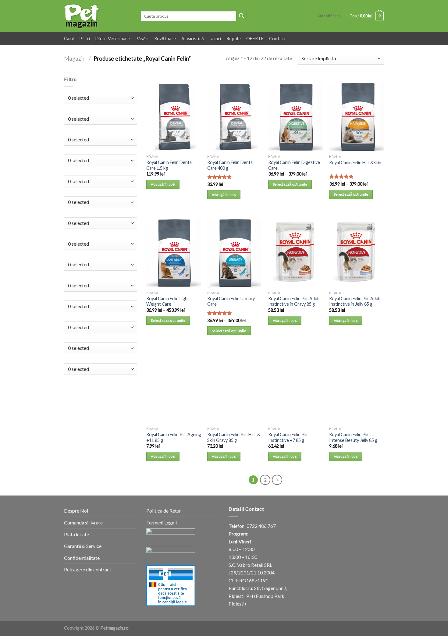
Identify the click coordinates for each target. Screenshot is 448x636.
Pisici (84, 38)
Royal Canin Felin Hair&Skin (355, 162)
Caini (69, 38)
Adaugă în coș (163, 184)
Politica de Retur (163, 510)
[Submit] (241, 16)
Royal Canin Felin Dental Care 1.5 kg (169, 165)
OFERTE (255, 38)
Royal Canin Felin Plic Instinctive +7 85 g (288, 437)
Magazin (75, 58)
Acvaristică (192, 38)
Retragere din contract (87, 569)
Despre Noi (76, 510)
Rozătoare (165, 38)
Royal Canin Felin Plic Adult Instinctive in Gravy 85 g (294, 301)
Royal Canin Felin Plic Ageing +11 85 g (173, 437)
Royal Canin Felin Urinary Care (231, 301)
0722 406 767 (261, 526)
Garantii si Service (82, 546)
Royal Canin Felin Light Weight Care (167, 301)
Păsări (142, 38)
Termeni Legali (161, 522)
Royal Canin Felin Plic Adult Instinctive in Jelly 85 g (355, 301)
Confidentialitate (82, 558)
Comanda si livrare (83, 522)
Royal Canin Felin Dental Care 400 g (230, 165)
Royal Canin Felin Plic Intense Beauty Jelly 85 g (353, 437)
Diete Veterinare (112, 38)
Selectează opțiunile (290, 184)
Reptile (233, 38)
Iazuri (215, 38)
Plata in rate (76, 534)
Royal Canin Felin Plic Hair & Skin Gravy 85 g (233, 437)
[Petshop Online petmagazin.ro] (98, 16)
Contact (277, 38)
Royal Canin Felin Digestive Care (294, 165)
